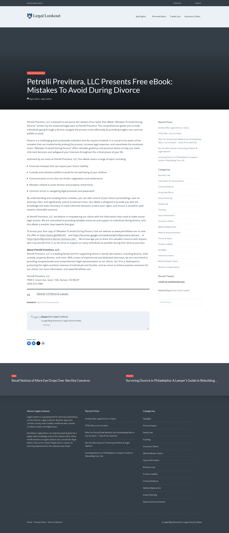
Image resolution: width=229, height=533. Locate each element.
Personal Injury (159, 16)
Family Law (175, 16)
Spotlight (162, 250)
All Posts (46, 325)
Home (29, 522)
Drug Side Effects (166, 192)
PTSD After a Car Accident (169, 133)
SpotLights (141, 16)
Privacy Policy (40, 522)
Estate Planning (165, 198)
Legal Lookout (46, 99)
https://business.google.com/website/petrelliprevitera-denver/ (106, 235)
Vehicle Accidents (166, 255)
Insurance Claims (192, 16)
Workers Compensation (169, 267)
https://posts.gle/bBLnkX (53, 235)
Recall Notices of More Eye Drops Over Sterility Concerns (50, 380)
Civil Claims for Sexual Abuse (171, 181)
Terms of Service (54, 522)
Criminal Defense (166, 186)
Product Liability (165, 244)
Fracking (162, 209)
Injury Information (166, 215)
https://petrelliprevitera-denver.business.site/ (51, 239)
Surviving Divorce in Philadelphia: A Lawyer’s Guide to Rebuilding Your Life (177, 380)
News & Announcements (36, 73)
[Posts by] (34, 99)
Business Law (164, 175)
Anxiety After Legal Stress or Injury (173, 127)
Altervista (177, 3)
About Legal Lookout (35, 3)
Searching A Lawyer (181, 290)
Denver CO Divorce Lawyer (52, 293)
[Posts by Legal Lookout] (39, 317)
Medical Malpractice (167, 227)
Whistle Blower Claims (168, 261)
